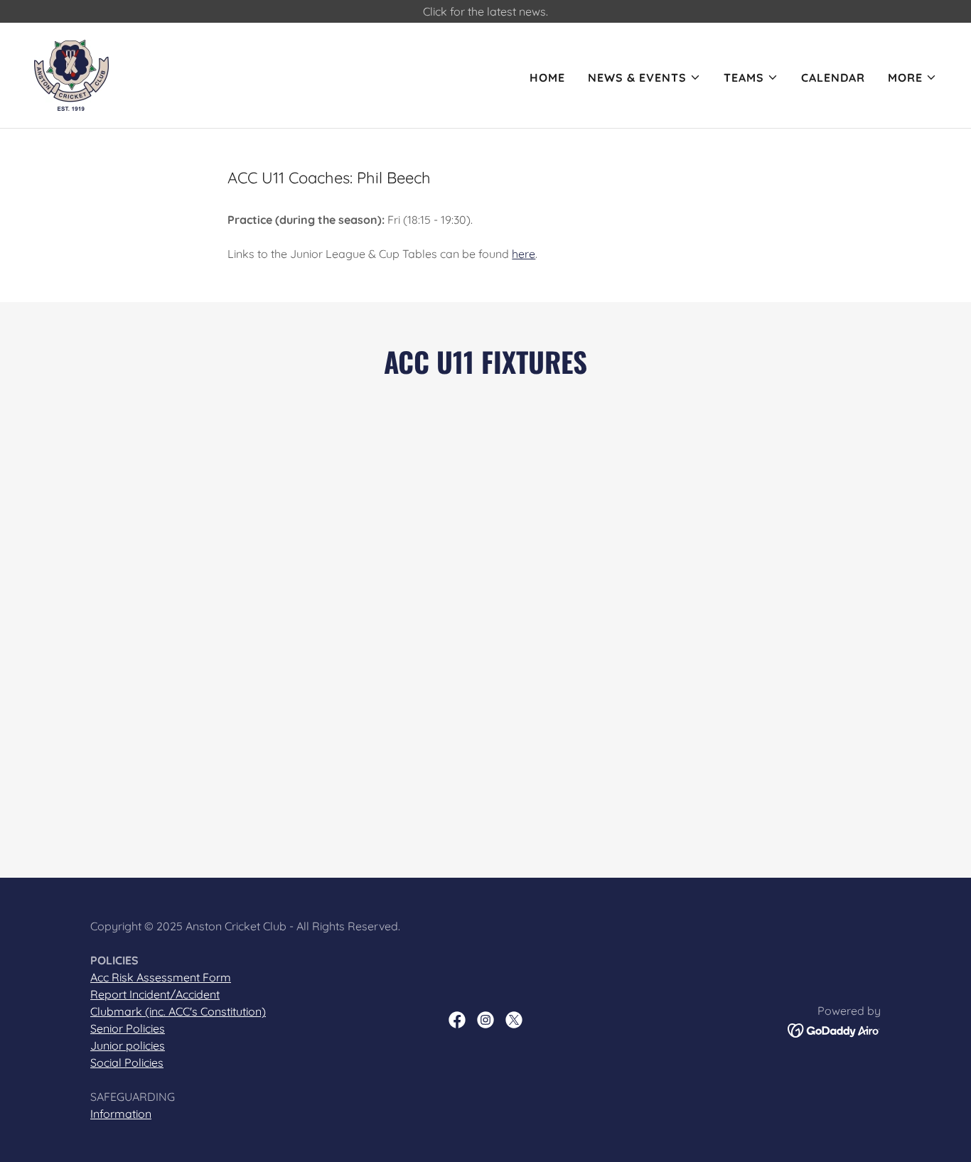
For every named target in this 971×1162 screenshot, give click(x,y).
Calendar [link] (833, 77)
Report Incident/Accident (155, 994)
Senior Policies (127, 1028)
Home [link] (547, 77)
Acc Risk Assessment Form (160, 977)
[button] (644, 77)
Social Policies (126, 1062)
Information (120, 1114)
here (523, 254)
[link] (71, 74)
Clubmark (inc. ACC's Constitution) (178, 1011)
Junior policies (127, 1045)
